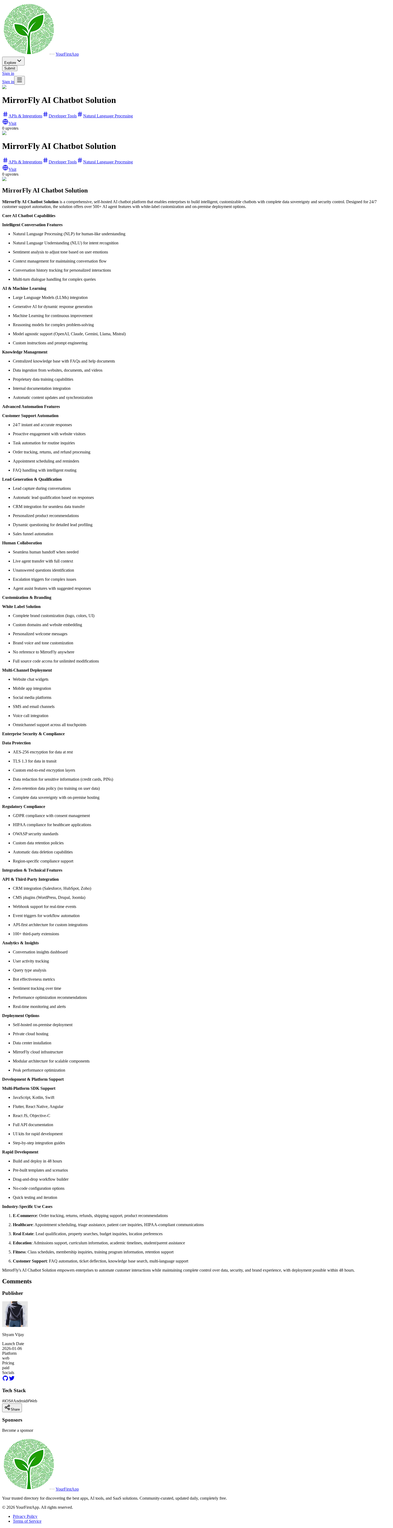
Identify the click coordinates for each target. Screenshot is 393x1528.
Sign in (8, 73)
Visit (12, 123)
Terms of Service (27, 1521)
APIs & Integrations (25, 116)
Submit (9, 68)
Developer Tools (63, 116)
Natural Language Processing (108, 116)
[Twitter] (12, 1380)
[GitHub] (5, 1380)
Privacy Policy (25, 1516)
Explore (10, 63)
